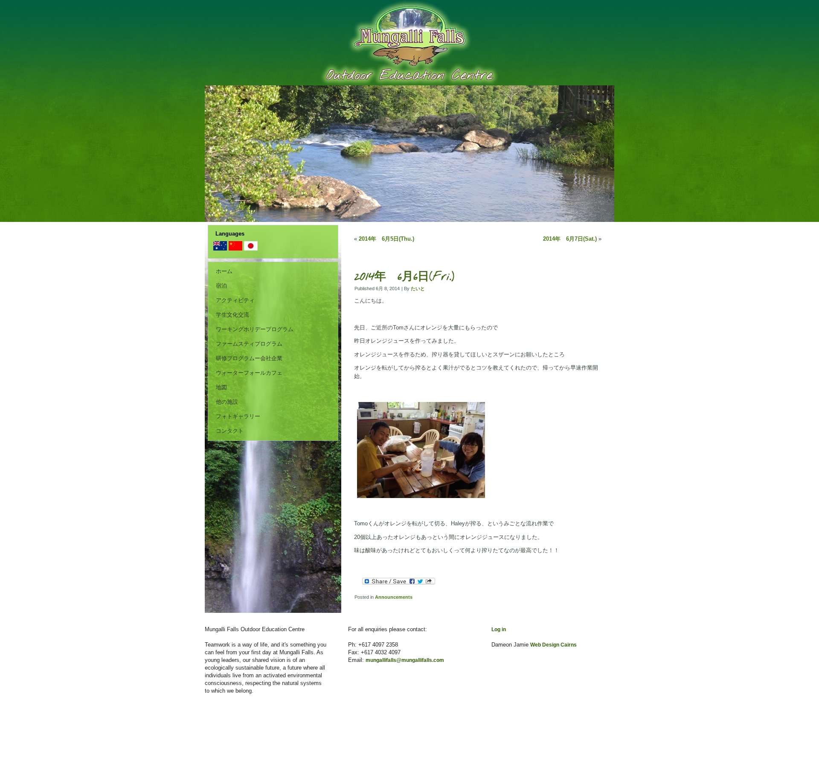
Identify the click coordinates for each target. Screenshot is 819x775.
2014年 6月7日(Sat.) (570, 239)
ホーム (224, 271)
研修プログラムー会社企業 (249, 358)
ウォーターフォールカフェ (249, 373)
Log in (498, 629)
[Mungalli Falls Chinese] (235, 248)
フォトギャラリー (238, 416)
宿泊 (221, 286)
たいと (418, 288)
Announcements (393, 597)
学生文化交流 (232, 315)
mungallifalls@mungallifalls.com (405, 660)
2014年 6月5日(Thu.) (386, 239)
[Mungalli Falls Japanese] (251, 248)
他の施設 (227, 402)
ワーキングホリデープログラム (254, 329)
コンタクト (230, 431)
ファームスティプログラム (249, 344)
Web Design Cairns (553, 645)
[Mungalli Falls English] (220, 248)
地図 (221, 387)
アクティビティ (235, 300)
